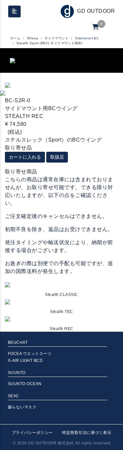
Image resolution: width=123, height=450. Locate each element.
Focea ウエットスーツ (29, 353)
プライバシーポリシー (32, 432)
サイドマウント (57, 38)
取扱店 (57, 157)
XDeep (32, 38)
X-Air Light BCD (25, 360)
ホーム (15, 38)
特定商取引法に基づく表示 (86, 432)
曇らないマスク (22, 407)
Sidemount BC (87, 38)
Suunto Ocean (25, 384)
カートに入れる (25, 157)
